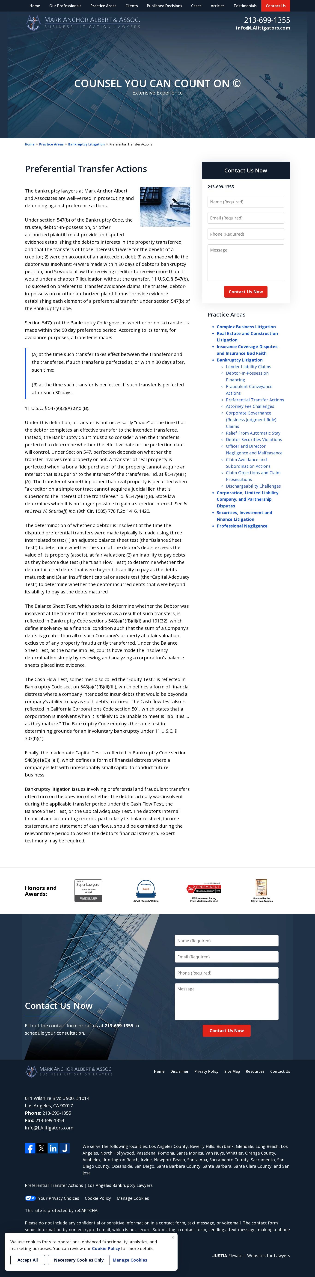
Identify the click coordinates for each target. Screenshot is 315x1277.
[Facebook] (30, 1148)
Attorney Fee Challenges (250, 406)
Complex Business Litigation (246, 326)
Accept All (28, 1260)
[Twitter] (41, 1148)
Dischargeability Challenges (253, 486)
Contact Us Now (245, 170)
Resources (255, 1071)
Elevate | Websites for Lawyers (251, 1255)
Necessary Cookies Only (79, 1260)
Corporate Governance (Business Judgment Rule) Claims (251, 419)
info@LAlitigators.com (263, 28)
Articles (218, 5)
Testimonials (245, 5)
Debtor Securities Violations (254, 439)
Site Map (232, 1071)
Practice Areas (103, 5)
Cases (196, 5)
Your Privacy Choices (58, 1198)
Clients (131, 5)
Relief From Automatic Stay (253, 433)
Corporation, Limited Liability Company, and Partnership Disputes (247, 499)
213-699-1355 (267, 20)
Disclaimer (179, 1071)
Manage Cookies (133, 1198)
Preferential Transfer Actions (255, 400)
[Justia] (64, 1148)
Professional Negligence (242, 526)
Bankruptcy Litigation (86, 144)
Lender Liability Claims (248, 366)
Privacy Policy (206, 1071)
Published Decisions (164, 5)
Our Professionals (65, 5)
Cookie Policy (98, 1198)
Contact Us (276, 5)
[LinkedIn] (53, 1148)
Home (35, 5)
